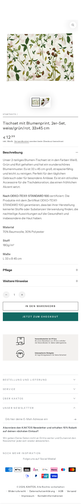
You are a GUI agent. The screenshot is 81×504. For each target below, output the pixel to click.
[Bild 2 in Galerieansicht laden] (45, 102)
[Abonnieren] (76, 419)
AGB (60, 491)
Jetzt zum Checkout (41, 316)
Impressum (27, 495)
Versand (71, 491)
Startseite (9, 114)
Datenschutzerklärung (42, 491)
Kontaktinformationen (50, 495)
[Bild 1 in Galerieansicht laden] (36, 102)
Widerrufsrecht (17, 491)
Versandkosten (21, 141)
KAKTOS (31, 486)
